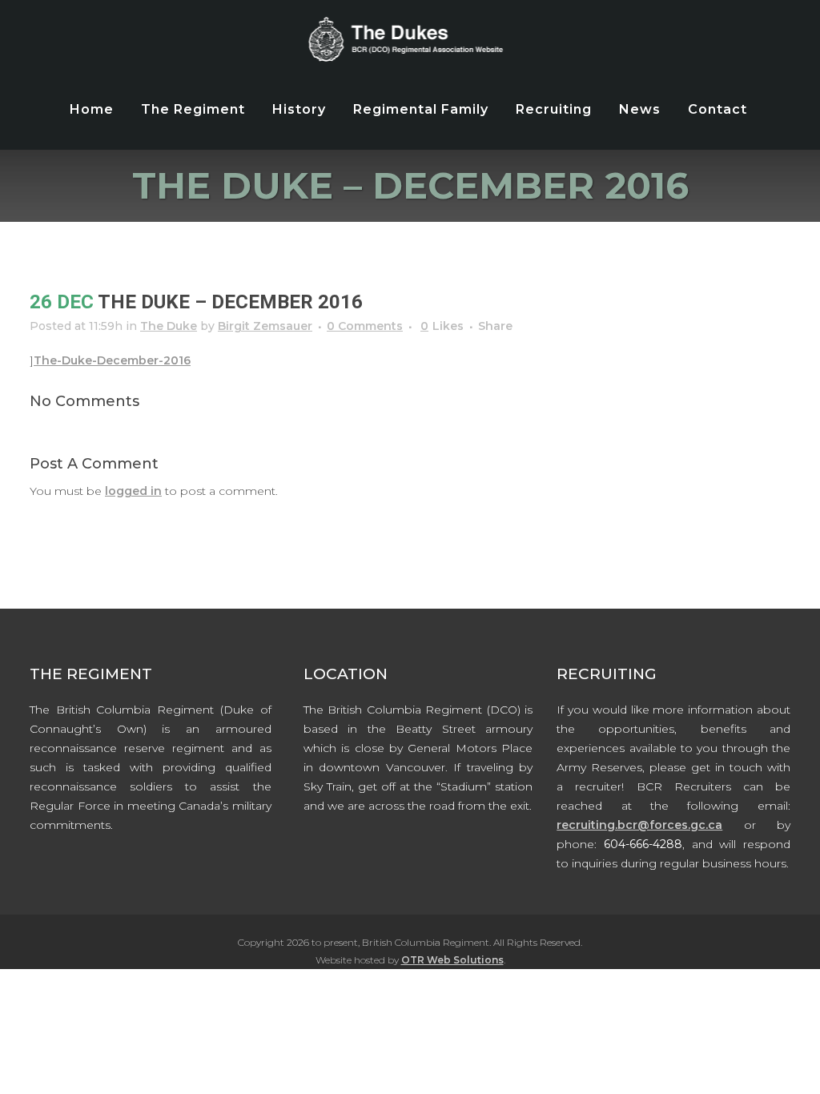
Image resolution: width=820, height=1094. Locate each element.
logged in (133, 491)
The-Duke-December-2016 (112, 360)
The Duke (168, 326)
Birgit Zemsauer (265, 326)
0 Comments (365, 326)
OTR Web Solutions (452, 960)
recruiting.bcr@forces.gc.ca (639, 825)
